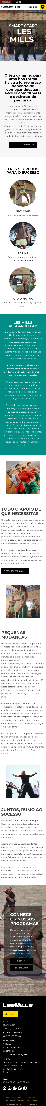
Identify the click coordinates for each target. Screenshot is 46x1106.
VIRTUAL (7, 1044)
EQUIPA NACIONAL (12, 1036)
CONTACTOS (8, 1051)
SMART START (9, 1040)
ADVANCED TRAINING (13, 1032)
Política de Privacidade (27, 1100)
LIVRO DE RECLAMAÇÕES (15, 1054)
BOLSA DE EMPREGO (13, 1047)
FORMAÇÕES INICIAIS (13, 1029)
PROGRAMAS (9, 1025)
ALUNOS (7, 1022)
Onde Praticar (21, 968)
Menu (31, 7)
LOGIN (12, 1014)
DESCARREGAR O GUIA (23, 145)
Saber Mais (21, 961)
